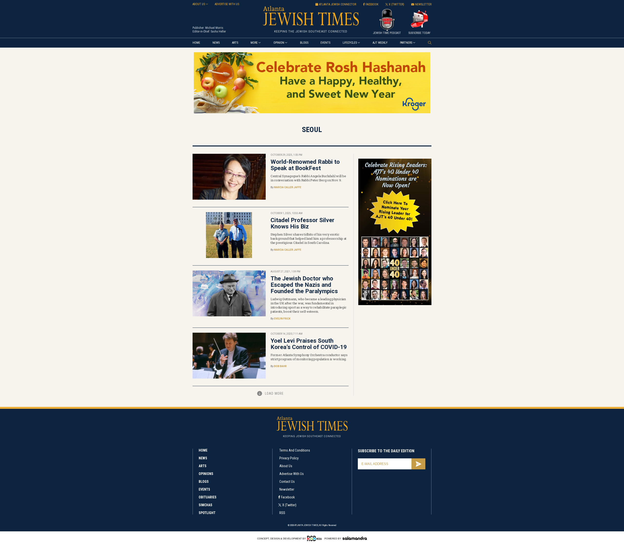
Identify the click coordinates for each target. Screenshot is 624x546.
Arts (235, 42)
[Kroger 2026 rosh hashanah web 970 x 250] (312, 112)
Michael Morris (214, 28)
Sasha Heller (218, 31)
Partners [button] (406, 42)
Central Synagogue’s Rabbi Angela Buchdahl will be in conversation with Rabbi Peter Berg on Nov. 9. (308, 178)
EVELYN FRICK (282, 318)
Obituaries (207, 497)
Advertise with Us (291, 474)
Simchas (205, 505)
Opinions (206, 474)
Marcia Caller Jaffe (287, 187)
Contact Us (287, 482)
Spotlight (207, 513)
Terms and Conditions (294, 450)
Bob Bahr (280, 366)
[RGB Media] (315, 538)
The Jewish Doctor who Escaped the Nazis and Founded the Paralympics (304, 285)
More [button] (254, 42)
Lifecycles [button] (350, 42)
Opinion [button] (278, 42)
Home (196, 42)
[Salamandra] (354, 538)
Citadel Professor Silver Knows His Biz (302, 223)
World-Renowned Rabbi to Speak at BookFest (305, 165)
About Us (285, 466)
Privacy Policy (289, 458)
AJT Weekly (380, 42)
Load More (274, 393)
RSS (282, 513)
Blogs (304, 42)
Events (325, 42)
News (216, 42)
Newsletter (286, 489)
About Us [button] (199, 4)
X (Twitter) (289, 505)
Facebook (288, 497)
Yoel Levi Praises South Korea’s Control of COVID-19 (309, 343)
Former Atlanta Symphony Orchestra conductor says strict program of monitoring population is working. (309, 357)
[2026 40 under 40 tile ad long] (394, 304)
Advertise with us (227, 4)
